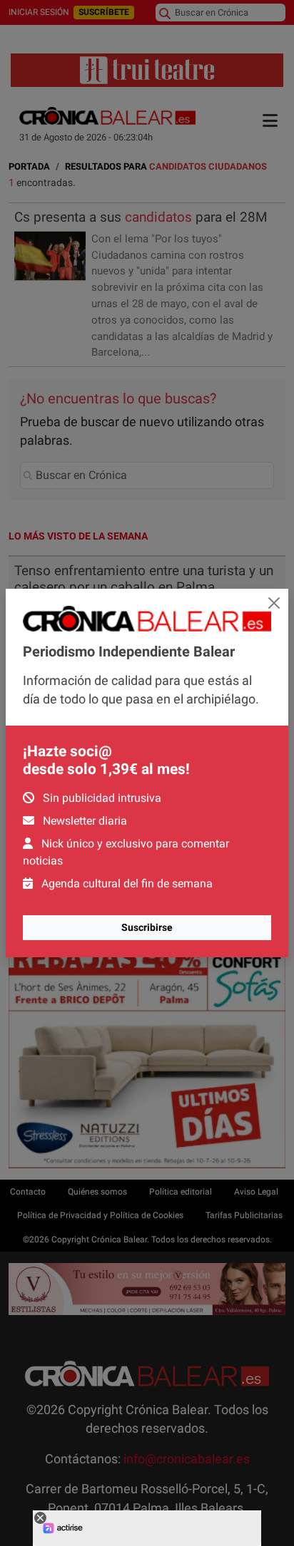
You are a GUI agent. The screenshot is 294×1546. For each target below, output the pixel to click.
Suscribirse (147, 927)
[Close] (274, 603)
